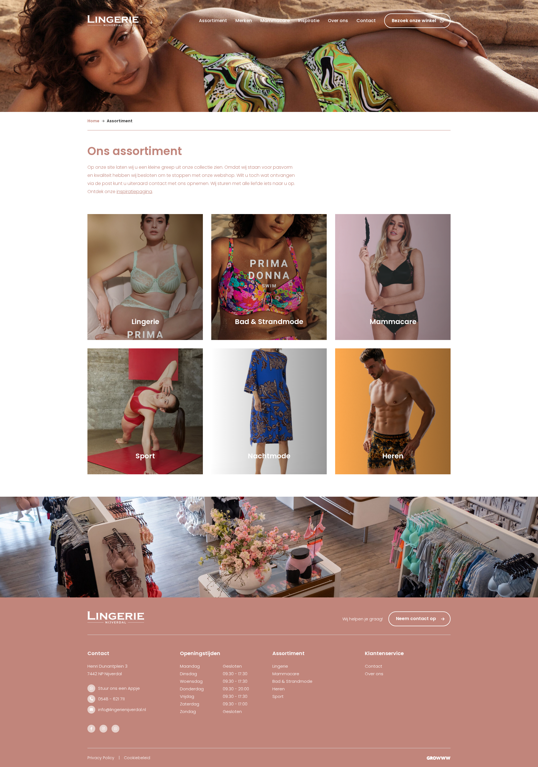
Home (93, 121)
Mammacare (275, 20)
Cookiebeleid (137, 758)
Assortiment (213, 20)
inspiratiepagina (134, 191)
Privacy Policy (100, 758)
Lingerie (280, 666)
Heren (278, 689)
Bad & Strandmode (292, 681)
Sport (278, 696)
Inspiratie (308, 20)
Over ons (338, 20)
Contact (366, 20)
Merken (243, 20)
